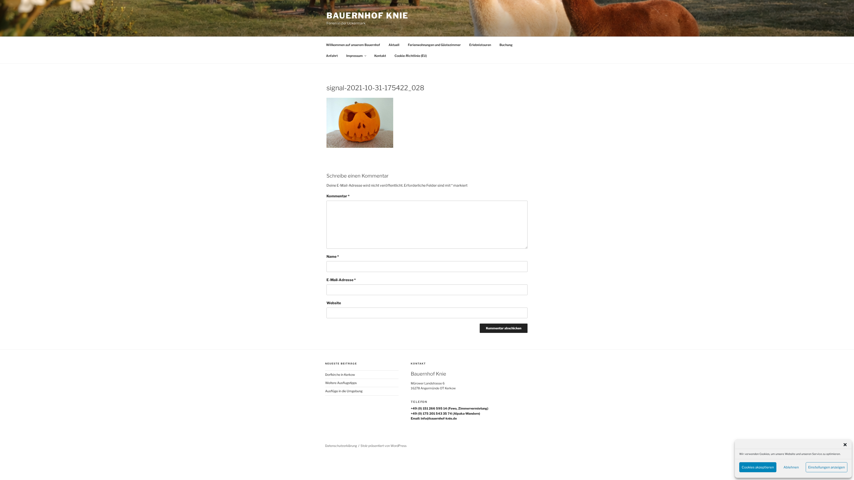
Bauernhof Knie (367, 15)
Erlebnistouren (480, 45)
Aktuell (394, 45)
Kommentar (338, 196)
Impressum (354, 56)
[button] (845, 444)
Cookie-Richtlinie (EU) (411, 56)
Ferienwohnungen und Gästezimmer (434, 45)
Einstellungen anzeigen (826, 467)
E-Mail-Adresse (341, 280)
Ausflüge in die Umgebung (344, 391)
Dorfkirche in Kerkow (340, 374)
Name (332, 256)
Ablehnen (791, 467)
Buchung (506, 45)
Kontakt (380, 56)
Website (333, 303)
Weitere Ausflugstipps (341, 383)
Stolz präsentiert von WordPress (384, 446)
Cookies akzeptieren (758, 467)
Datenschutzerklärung (341, 446)
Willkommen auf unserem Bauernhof (353, 45)
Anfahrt (332, 56)
